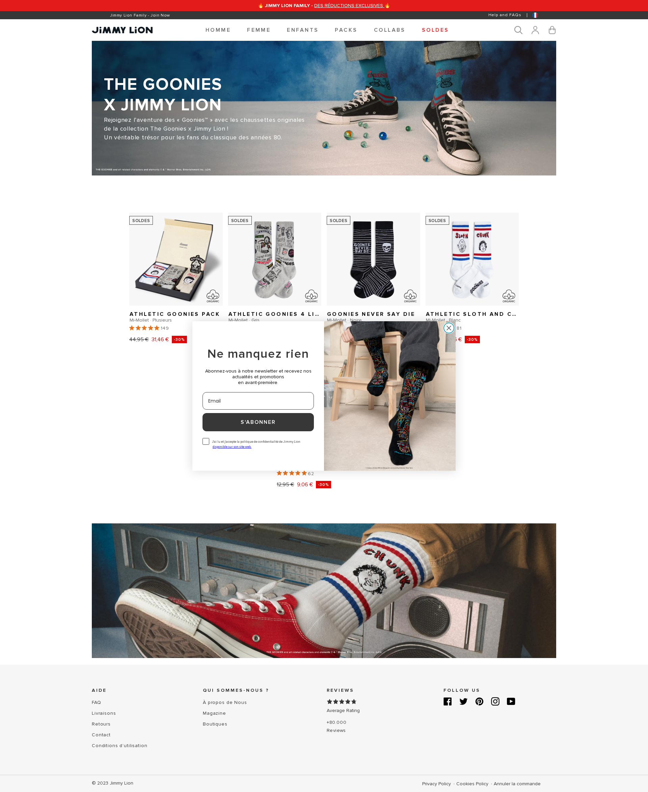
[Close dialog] (449, 328)
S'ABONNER (258, 422)
